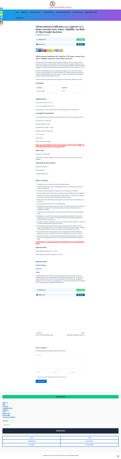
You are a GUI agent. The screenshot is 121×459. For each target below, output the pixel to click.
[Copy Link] (53, 50)
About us (5, 403)
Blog (3, 404)
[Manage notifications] (118, 456)
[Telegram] (59, 50)
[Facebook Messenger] (1, 20)
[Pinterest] (45, 50)
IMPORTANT (89, 441)
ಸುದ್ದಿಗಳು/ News (24, 12)
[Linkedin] (42, 50)
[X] (40, 50)
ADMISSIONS (31, 441)
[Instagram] (56, 50)
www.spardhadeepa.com (57, 281)
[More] (61, 50)
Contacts (5, 406)
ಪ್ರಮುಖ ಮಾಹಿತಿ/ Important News (63, 12)
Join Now (81, 39)
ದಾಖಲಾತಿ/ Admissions (49, 12)
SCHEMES (32, 445)
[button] (41, 12)
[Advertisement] (60, 313)
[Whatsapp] (50, 50)
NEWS (31, 438)
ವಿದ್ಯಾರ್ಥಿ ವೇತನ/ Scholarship (91, 12)
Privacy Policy (6, 414)
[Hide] (0, 25)
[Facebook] (37, 50)
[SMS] (1, 14)
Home (17, 12)
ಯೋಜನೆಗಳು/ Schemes (77, 12)
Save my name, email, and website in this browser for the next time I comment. (52, 377)
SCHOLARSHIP (89, 445)
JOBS (89, 438)
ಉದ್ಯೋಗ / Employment (35, 12)
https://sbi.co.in (60, 186)
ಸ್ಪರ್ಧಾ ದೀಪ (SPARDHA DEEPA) (60, 7)
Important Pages (19, 17)
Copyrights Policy (7, 408)
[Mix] (48, 50)
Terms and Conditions (8, 417)
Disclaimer (5, 410)
